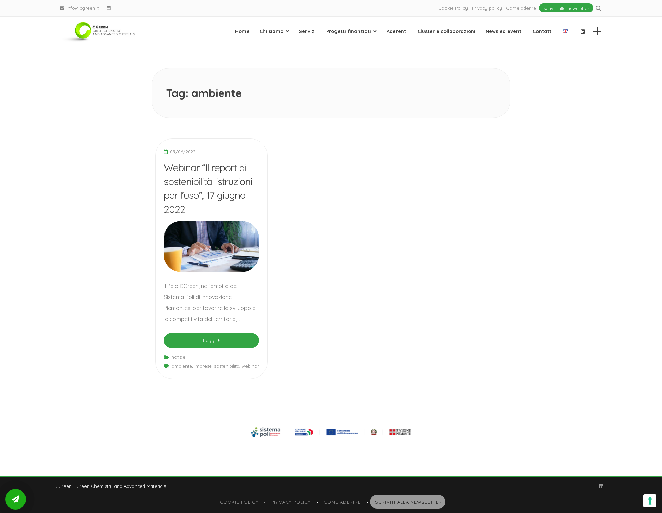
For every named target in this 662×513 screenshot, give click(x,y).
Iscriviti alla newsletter (566, 8)
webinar (250, 366)
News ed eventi (504, 31)
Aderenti (397, 31)
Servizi (307, 31)
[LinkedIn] (108, 8)
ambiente (182, 366)
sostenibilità (226, 366)
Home (242, 31)
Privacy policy (487, 8)
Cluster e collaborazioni (446, 31)
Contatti (543, 31)
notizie (178, 357)
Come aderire (521, 8)
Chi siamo (271, 31)
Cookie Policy (453, 8)
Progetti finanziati (348, 31)
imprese (203, 366)
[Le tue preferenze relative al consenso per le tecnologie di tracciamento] (649, 500)
